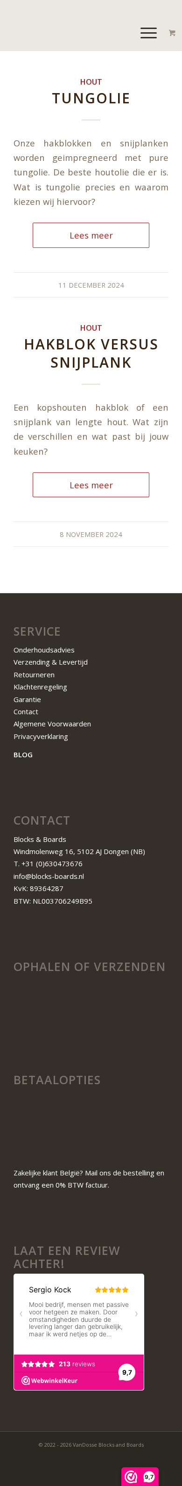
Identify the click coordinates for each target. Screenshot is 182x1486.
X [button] (177, 9)
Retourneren (34, 674)
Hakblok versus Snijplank (91, 353)
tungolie (91, 98)
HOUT (91, 81)
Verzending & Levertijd (51, 662)
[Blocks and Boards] (75, 32)
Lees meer (91, 235)
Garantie (27, 699)
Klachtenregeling (40, 686)
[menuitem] (149, 32)
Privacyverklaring (41, 736)
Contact (26, 711)
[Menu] (144, 32)
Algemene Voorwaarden (53, 723)
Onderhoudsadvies (44, 649)
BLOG (23, 754)
